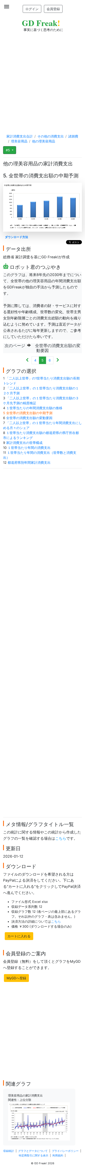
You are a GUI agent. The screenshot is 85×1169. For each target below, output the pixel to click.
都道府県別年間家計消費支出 (29, 462)
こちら (60, 838)
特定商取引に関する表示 (33, 1155)
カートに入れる (19, 936)
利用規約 (57, 1155)
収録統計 (8, 1150)
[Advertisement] (42, 78)
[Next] (57, 360)
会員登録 (53, 9)
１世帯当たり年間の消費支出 (29, 448)
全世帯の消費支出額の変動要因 (29, 418)
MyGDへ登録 (16, 978)
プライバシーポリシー (65, 1150)
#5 (8, 150)
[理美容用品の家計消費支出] (39, 1121)
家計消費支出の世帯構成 (24, 443)
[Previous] (27, 360)
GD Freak (41, 23)
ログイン (32, 9)
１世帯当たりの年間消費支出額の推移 (34, 408)
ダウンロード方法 (16, 237)
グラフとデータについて (33, 1150)
